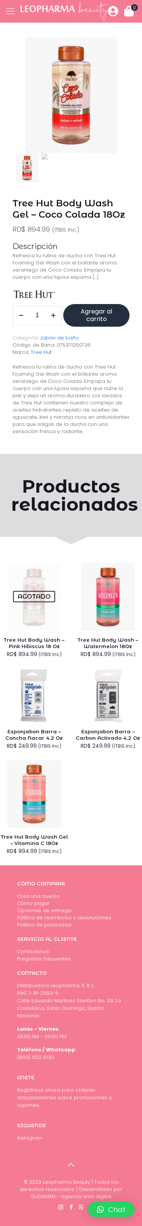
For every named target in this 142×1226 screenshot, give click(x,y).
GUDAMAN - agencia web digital (70, 1196)
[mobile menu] (10, 11)
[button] (111, 1209)
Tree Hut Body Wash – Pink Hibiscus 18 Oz (34, 643)
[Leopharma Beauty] (64, 11)
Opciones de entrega (44, 910)
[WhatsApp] (81, 1207)
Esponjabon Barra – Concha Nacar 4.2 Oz (34, 734)
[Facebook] (71, 1207)
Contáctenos (33, 951)
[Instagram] (61, 1207)
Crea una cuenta (38, 896)
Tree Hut (41, 352)
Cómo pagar (33, 903)
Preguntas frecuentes (43, 958)
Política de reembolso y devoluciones (64, 917)
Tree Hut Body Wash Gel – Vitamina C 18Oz (34, 840)
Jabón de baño (59, 337)
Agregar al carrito (96, 315)
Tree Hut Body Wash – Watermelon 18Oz (108, 643)
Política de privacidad (44, 924)
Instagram (29, 1138)
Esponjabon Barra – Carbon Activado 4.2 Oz (108, 734)
